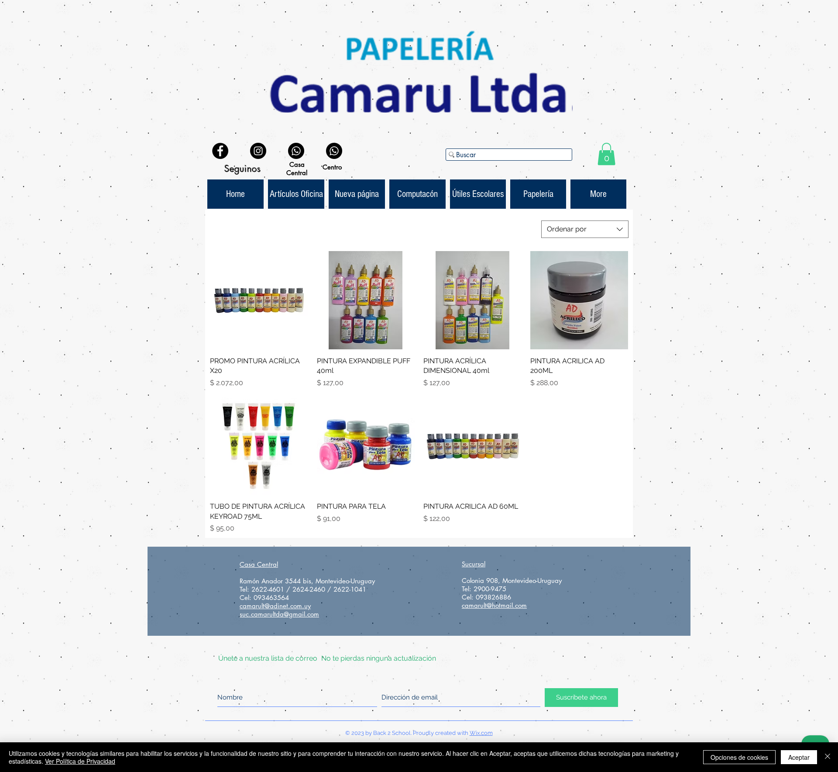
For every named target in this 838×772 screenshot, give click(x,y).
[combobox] (584, 229)
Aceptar (799, 757)
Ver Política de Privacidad (80, 761)
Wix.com (481, 733)
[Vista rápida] (259, 300)
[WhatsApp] (296, 151)
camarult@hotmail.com (494, 605)
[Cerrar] (827, 757)
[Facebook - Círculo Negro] (220, 151)
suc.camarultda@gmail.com (279, 614)
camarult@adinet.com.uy (275, 606)
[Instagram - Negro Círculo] (258, 151)
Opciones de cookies (739, 757)
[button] (606, 154)
